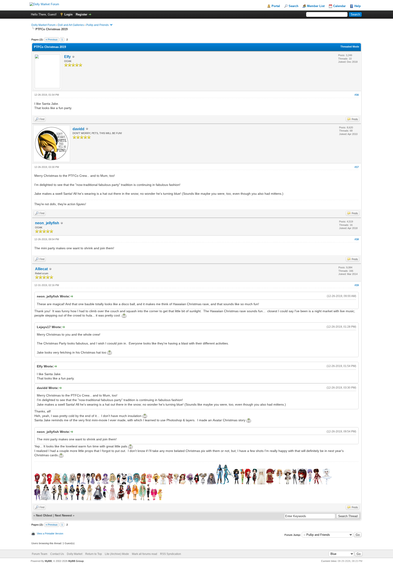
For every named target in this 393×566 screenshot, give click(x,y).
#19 (357, 285)
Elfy (67, 57)
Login (68, 14)
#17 (357, 167)
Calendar (339, 6)
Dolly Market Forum (43, 25)
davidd (78, 129)
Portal (276, 6)
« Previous (52, 39)
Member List (316, 6)
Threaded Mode (349, 46)
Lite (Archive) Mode (117, 554)
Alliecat (41, 269)
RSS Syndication (170, 554)
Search (293, 6)
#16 (357, 94)
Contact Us (57, 554)
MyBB (48, 561)
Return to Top (93, 554)
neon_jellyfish (47, 223)
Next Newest (63, 515)
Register (81, 14)
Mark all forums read (144, 554)
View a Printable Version (50, 533)
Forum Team (39, 554)
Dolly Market (74, 554)
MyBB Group (76, 561)
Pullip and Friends (97, 25)
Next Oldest (44, 515)
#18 (357, 239)
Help (357, 6)
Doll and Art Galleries (71, 25)
